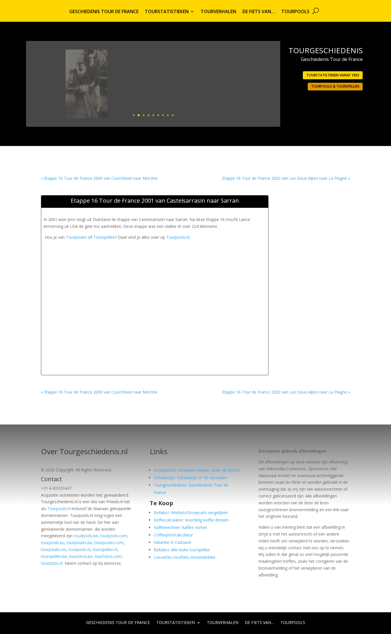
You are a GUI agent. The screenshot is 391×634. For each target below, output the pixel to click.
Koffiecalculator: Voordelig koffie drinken (191, 520)
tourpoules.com (109, 542)
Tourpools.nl (177, 237)
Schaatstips (164, 477)
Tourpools (295, 12)
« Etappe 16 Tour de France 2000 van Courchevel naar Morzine (99, 178)
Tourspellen (104, 237)
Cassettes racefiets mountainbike (185, 557)
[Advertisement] (148, 253)
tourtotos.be (80, 556)
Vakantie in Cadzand (172, 542)
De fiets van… (258, 12)
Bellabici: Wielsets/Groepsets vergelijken (191, 512)
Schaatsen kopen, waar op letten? (208, 470)
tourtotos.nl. (52, 563)
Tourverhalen (218, 12)
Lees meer (252, 102)
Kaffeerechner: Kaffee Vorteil (180, 527)
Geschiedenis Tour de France (104, 12)
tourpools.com (113, 535)
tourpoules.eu (53, 549)
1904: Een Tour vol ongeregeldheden (224, 66)
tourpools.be (86, 535)
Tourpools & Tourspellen (335, 86)
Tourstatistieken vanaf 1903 (332, 75)
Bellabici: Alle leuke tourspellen (182, 549)
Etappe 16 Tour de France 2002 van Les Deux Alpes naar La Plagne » (286, 178)
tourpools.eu (52, 542)
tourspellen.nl (105, 549)
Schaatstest (164, 470)
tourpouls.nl (79, 549)
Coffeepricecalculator (173, 535)
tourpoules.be (79, 542)
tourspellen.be (54, 556)
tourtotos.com (108, 556)
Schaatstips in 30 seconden (202, 477)
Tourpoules (76, 237)
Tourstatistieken (167, 12)
